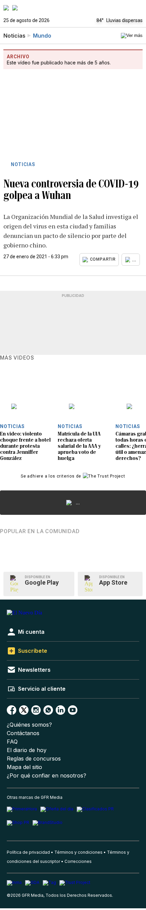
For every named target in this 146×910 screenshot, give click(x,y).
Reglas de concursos (34, 758)
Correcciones (78, 861)
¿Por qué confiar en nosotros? (46, 775)
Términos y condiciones (78, 852)
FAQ (12, 742)
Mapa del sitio (24, 767)
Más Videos (17, 358)
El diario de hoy (27, 750)
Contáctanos (23, 733)
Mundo (42, 35)
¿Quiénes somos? (29, 725)
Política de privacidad (28, 852)
